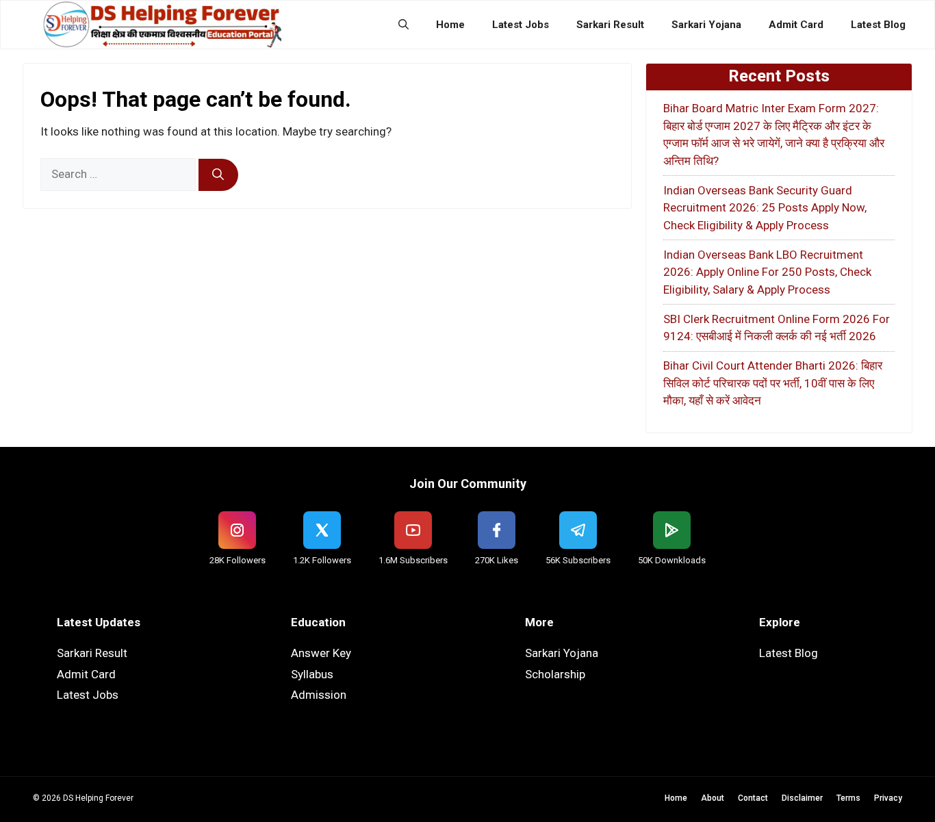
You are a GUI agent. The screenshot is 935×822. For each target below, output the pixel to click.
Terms (848, 798)
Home (450, 24)
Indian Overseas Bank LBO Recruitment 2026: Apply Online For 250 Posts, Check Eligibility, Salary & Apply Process (767, 272)
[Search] (218, 175)
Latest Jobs (520, 24)
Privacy (888, 798)
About (712, 798)
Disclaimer (802, 798)
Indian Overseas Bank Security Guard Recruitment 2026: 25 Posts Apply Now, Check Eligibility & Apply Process (765, 207)
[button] (403, 24)
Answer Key (321, 653)
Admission (318, 695)
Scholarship (555, 674)
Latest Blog (878, 24)
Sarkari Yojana (706, 24)
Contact (753, 798)
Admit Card (796, 24)
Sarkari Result (610, 24)
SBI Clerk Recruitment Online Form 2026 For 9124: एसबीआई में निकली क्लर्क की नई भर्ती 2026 (776, 328)
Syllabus (312, 674)
